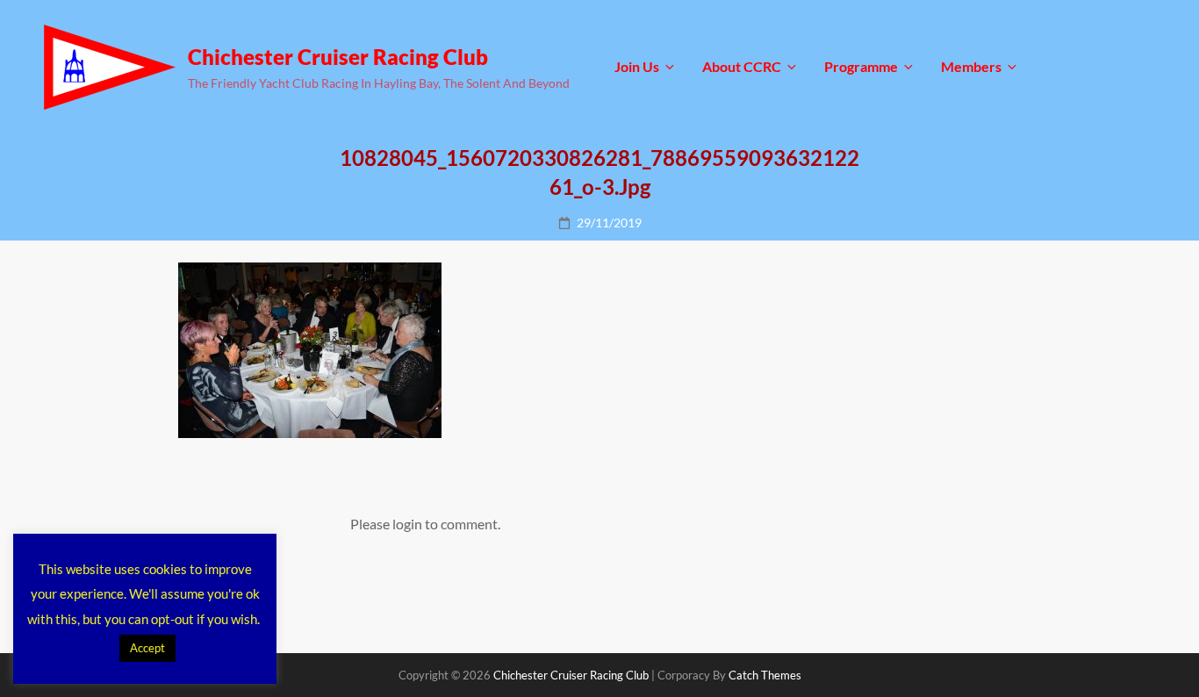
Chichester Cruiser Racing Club (338, 56)
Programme (861, 66)
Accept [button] (147, 648)
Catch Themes (765, 675)
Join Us (636, 66)
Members (971, 66)
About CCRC (741, 66)
